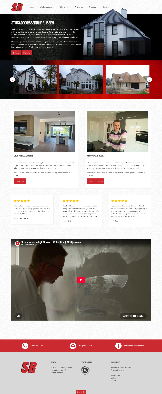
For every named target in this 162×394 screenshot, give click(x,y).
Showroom (64, 7)
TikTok (113, 380)
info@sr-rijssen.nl (85, 345)
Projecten (79, 7)
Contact (106, 7)
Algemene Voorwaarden (121, 367)
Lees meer (20, 181)
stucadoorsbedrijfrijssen (134, 345)
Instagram (115, 375)
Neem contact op (96, 181)
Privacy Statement (118, 370)
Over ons (92, 7)
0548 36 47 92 (37, 345)
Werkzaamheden (47, 7)
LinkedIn (114, 378)
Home (31, 7)
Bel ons (16, 52)
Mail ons (26, 52)
